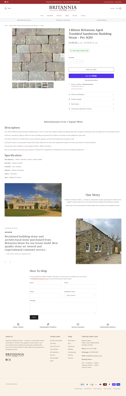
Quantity (71, 57)
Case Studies (54, 349)
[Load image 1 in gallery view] (38, 54)
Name (31, 283)
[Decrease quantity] (71, 61)
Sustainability (54, 358)
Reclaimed (50, 15)
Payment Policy (107, 388)
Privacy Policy (116, 388)
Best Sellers (71, 340)
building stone (24, 150)
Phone (32, 292)
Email (66, 283)
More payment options (91, 80)
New (42, 15)
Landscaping (72, 352)
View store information (76, 88)
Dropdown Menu (69, 292)
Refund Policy (87, 388)
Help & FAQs (118, 2)
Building (70, 349)
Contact (83, 15)
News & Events (55, 346)
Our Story (53, 343)
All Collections (54, 352)
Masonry (59, 15)
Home (6, 25)
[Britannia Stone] (63, 8)
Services (75, 15)
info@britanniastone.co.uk (94, 356)
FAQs (51, 361)
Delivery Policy (78, 388)
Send (34, 317)
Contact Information (109, 2)
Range (67, 15)
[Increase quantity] (81, 61)
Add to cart (91, 70)
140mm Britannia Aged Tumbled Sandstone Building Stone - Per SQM (26, 25)
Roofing (70, 355)
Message (32, 300)
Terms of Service (97, 388)
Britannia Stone (13, 384)
